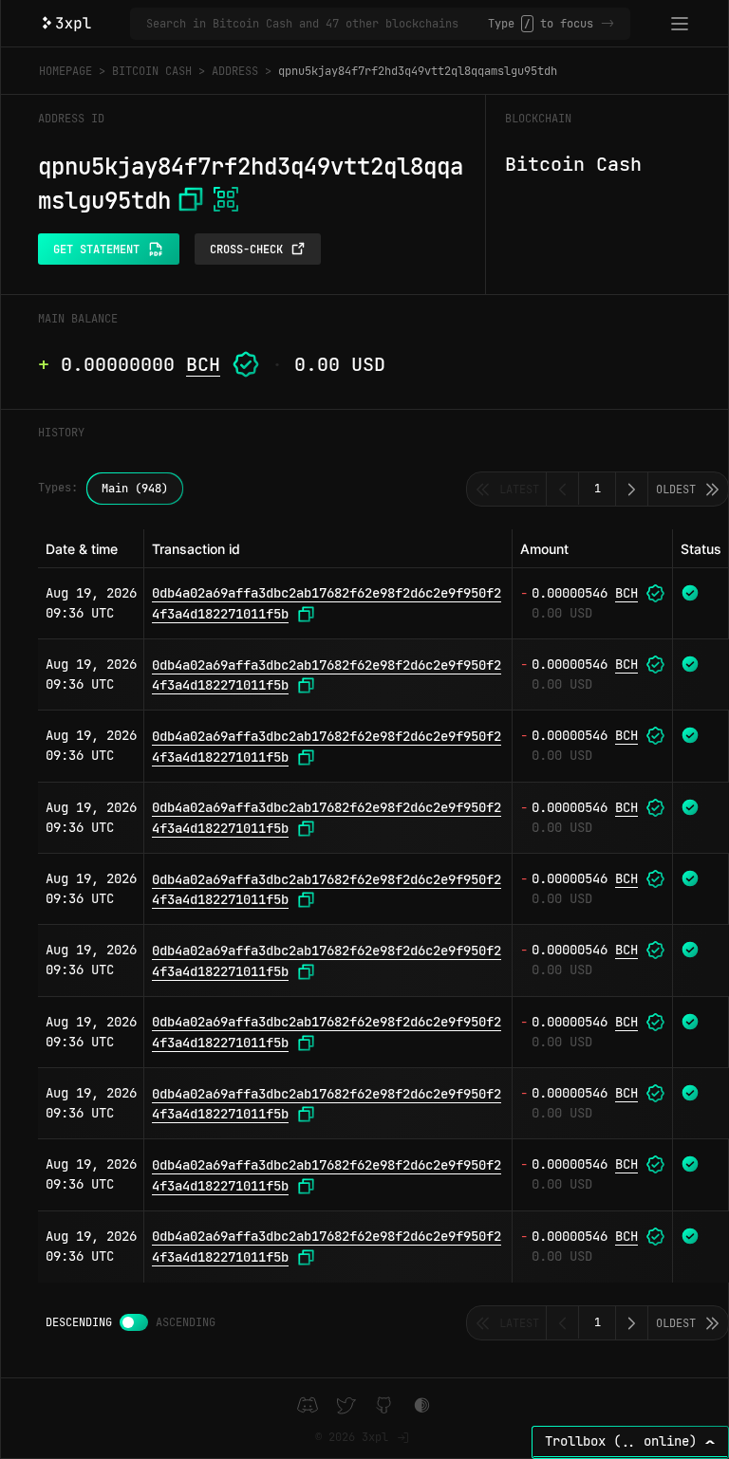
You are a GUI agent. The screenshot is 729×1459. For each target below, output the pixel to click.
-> (607, 23)
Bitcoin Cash (152, 71)
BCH (203, 364)
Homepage (65, 71)
